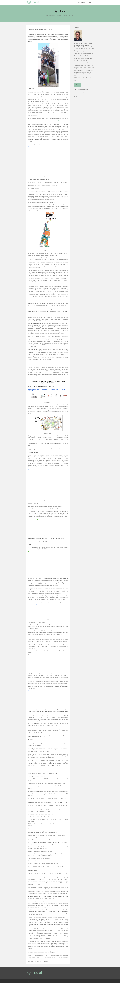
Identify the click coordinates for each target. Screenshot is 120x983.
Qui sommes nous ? (82, 2)
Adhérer (77, 85)
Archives (89, 2)
